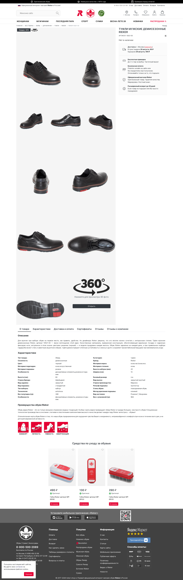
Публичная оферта (108, 556)
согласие (19, 567)
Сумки (99, 21)
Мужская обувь (82, 552)
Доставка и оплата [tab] (64, 329)
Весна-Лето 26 (118, 21)
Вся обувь (80, 535)
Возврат (153, 5)
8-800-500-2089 (27, 547)
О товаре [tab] (24, 329)
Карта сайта (105, 548)
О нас (131, 5)
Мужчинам (42, 21)
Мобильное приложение (110, 552)
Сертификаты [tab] (84, 329)
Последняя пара (65, 21)
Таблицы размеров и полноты (61, 552)
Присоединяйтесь (137, 540)
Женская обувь (82, 556)
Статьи (103, 543)
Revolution (82, 543)
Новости (103, 572)
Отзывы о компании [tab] (117, 329)
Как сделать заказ (56, 548)
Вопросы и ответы (57, 561)
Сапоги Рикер (82, 564)
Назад (164, 26)
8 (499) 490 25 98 (32, 553)
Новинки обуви (82, 539)
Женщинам (23, 21)
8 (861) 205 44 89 (35, 561)
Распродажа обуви (84, 547)
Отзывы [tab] (99, 329)
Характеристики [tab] (41, 329)
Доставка (138, 5)
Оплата (146, 5)
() (148, 47)
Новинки (138, 21)
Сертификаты (54, 556)
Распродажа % (158, 21)
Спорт (84, 21)
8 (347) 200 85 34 (29, 558)
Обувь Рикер (81, 560)
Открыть (91, 306)
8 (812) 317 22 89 (40, 556)
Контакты (161, 5)
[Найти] (57, 13)
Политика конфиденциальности (109, 562)
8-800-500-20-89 (121, 5)
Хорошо (28, 574)
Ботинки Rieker (82, 569)
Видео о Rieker (106, 567)
